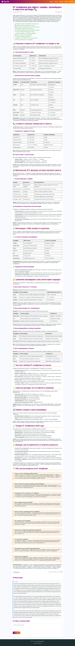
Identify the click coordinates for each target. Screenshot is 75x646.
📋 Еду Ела (5, 1)
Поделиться (16, 572)
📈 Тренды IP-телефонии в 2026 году (23, 36)
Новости (56, 1)
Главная (51, 1)
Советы (66, 1)
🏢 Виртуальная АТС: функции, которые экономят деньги (27, 26)
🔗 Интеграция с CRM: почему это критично (24, 28)
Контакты (71, 1)
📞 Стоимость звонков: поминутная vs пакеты (25, 25)
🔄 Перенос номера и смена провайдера (23, 34)
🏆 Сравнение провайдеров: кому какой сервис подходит (27, 30)
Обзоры (61, 1)
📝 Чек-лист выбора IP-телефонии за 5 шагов (24, 31)
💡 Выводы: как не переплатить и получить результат (26, 38)
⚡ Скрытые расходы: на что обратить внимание (25, 33)
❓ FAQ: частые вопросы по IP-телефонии (24, 39)
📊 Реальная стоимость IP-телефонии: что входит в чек (27, 23)
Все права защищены (40, 641)
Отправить (16, 632)
